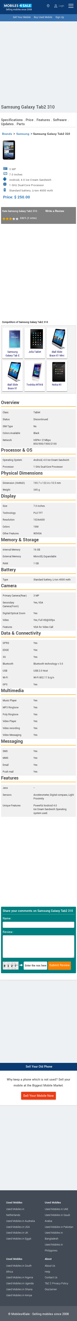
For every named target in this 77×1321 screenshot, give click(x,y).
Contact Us (51, 1277)
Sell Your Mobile (22, 17)
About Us (50, 1266)
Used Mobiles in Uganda (20, 1283)
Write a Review (54, 211)
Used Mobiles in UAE (56, 1209)
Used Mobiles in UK (17, 1233)
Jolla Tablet (35, 352)
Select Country (48, 6)
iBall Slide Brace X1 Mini (56, 353)
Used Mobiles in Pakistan (59, 1227)
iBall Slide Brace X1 (12, 386)
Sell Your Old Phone (39, 1067)
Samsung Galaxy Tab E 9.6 (13, 353)
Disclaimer (51, 1289)
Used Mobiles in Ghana (19, 1289)
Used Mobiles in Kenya (19, 1295)
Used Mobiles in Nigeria (19, 1277)
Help (47, 1272)
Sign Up (59, 17)
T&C (47, 1283)
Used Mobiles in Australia (20, 1221)
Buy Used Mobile (43, 17)
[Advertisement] (38, 61)
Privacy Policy (60, 1283)
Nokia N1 (57, 385)
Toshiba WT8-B (34, 385)
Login (61, 5)
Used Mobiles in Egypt (18, 1239)
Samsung (22, 133)
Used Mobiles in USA (18, 1227)
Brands (7, 133)
